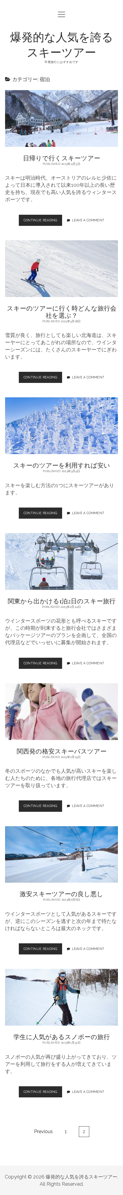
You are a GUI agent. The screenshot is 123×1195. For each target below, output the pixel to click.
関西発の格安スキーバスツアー (61, 711)
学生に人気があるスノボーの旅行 (61, 997)
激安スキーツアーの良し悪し (61, 854)
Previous (43, 1131)
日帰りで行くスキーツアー (61, 118)
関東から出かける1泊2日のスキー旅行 (61, 561)
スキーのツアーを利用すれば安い (61, 425)
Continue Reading (42, 222)
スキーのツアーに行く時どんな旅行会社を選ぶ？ (61, 268)
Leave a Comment (88, 220)
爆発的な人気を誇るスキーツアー (61, 44)
